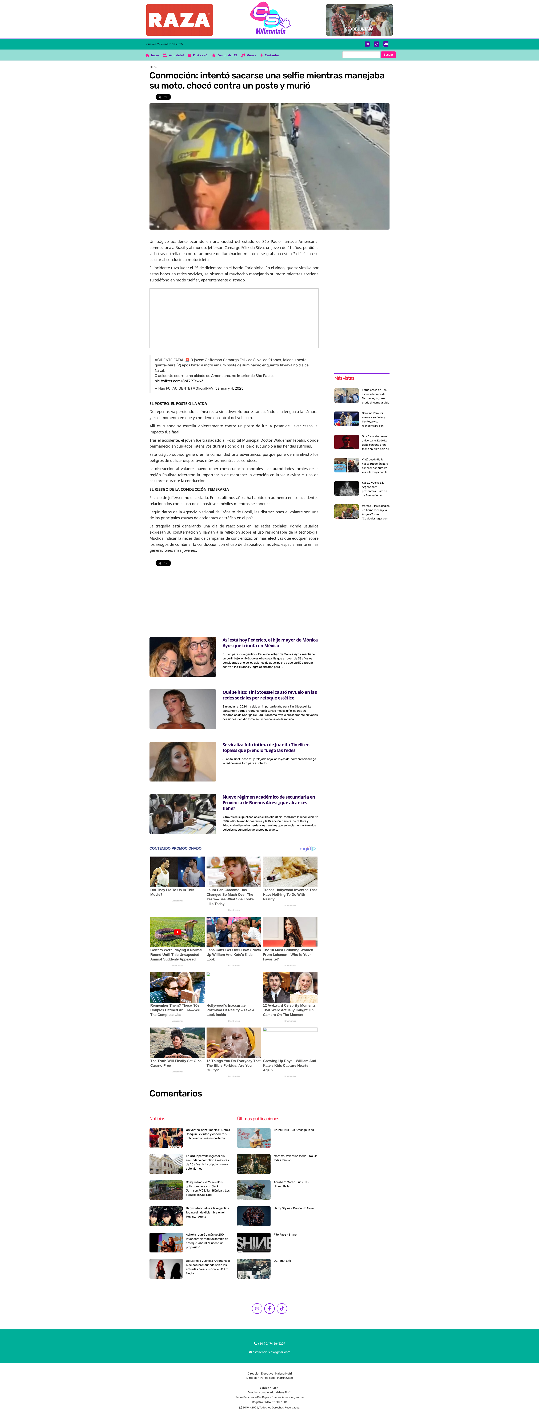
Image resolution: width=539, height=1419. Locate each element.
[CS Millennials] (269, 19)
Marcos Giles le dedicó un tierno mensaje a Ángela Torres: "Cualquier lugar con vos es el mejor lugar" (376, 514)
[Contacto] (386, 44)
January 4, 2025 (229, 388)
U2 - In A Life (282, 1261)
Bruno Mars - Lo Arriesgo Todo (294, 1130)
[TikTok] (376, 44)
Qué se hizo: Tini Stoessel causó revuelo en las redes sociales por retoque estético (270, 695)
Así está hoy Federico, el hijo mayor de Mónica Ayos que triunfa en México (270, 642)
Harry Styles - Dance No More (294, 1208)
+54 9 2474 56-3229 (271, 1343)
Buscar (388, 54)
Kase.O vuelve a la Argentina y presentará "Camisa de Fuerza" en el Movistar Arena (374, 491)
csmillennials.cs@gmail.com (271, 1352)
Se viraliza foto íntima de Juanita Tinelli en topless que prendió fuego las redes (266, 747)
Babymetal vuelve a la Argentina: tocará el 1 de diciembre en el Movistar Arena (208, 1212)
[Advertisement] (234, 318)
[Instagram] (367, 44)
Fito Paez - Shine (285, 1234)
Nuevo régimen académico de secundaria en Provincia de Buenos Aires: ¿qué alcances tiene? (269, 802)
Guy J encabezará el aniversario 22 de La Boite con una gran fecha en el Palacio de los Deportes (375, 445)
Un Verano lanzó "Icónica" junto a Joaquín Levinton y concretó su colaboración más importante (208, 1134)
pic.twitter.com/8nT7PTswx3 (179, 381)
